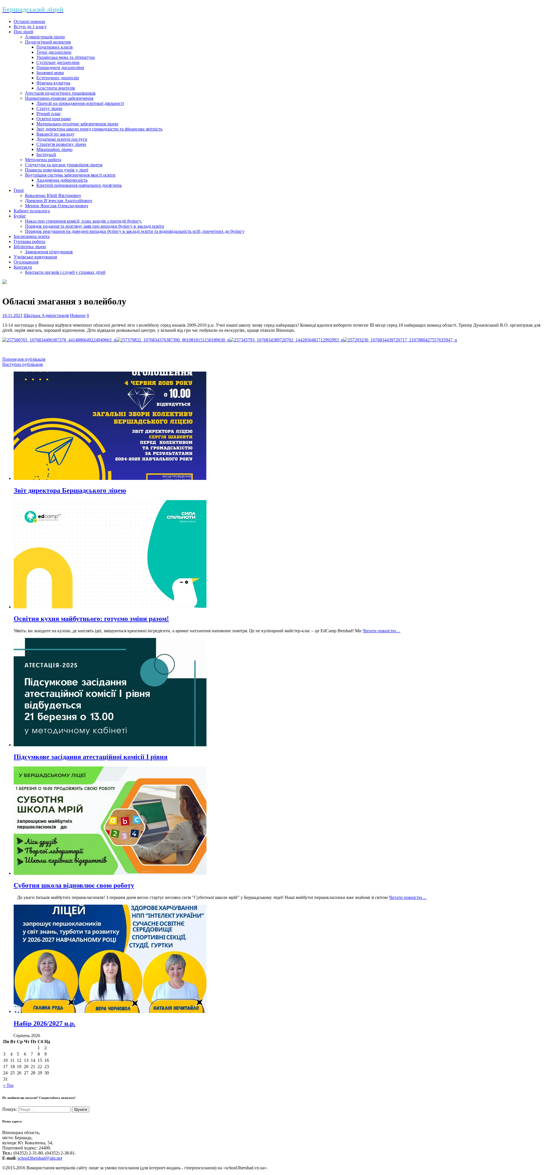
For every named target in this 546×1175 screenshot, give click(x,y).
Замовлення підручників (49, 251)
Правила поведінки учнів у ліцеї (56, 169)
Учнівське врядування (35, 256)
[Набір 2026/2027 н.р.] (110, 1011)
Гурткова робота (29, 241)
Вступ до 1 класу (30, 26)
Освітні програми (53, 118)
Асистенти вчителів (55, 88)
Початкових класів (54, 47)
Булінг (20, 216)
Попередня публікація (23, 359)
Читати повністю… (381, 630)
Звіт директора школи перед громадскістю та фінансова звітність (99, 129)
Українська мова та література (65, 57)
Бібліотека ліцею (30, 246)
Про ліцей (23, 31)
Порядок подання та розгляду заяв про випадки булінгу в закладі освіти (94, 226)
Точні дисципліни (53, 52)
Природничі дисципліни (60, 67)
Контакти (23, 267)
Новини (78, 315)
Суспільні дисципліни (58, 62)
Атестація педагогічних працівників (60, 93)
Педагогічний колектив (48, 42)
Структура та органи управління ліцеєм (63, 164)
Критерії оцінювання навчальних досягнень (79, 185)
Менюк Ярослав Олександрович (56, 205)
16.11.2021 (12, 315)
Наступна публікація (22, 364)
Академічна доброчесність (62, 180)
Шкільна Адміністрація (46, 315)
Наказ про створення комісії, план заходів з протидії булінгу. (83, 221)
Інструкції (46, 154)
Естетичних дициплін (57, 77)
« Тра (8, 1085)
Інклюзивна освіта (31, 236)
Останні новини (29, 21)
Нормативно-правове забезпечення (59, 98)
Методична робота (43, 159)
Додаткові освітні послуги (61, 139)
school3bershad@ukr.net (40, 1158)
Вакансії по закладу (55, 134)
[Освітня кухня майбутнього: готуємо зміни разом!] (110, 606)
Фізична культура (53, 82)
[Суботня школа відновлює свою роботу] (110, 873)
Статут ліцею (49, 108)
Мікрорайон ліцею (54, 149)
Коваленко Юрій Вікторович (53, 195)
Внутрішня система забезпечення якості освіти (70, 175)
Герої (19, 190)
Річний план (48, 113)
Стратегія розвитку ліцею (61, 144)
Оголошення (26, 262)
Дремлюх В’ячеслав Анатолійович (58, 200)
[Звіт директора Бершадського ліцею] (110, 478)
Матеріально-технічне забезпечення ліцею (77, 123)
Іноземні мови (50, 72)
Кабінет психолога (32, 210)
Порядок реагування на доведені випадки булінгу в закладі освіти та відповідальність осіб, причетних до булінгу (135, 231)
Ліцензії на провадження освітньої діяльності (80, 103)
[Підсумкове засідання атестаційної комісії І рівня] (110, 744)
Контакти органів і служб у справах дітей (65, 272)
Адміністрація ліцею (45, 36)
